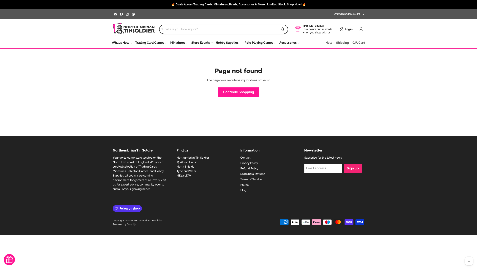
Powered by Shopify (124, 224)
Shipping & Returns (252, 174)
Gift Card (359, 42)
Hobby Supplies (227, 42)
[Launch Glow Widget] (9, 259)
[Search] (283, 29)
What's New (121, 42)
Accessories (288, 42)
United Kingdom (347, 14)
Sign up (353, 168)
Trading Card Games (150, 42)
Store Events (201, 42)
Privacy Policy (249, 163)
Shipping (342, 42)
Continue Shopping (238, 92)
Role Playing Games (259, 42)
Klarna (244, 184)
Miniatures (178, 42)
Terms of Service (251, 179)
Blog (243, 190)
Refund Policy (249, 168)
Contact (245, 157)
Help (329, 42)
